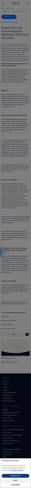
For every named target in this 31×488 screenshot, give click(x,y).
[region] (15, 473)
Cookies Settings (15, 485)
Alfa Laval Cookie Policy (17, 470)
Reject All (15, 480)
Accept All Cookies (15, 476)
